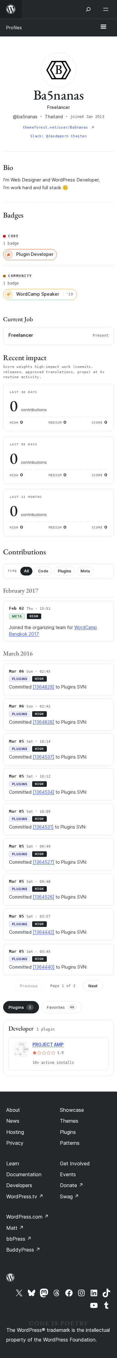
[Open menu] (107, 9)
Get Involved (75, 1163)
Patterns (70, 1143)
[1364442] (43, 932)
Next (93, 985)
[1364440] (44, 967)
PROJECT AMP (48, 1044)
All (26, 571)
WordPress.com (27, 1217)
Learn (12, 1163)
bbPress (19, 1239)
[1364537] (43, 756)
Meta (85, 571)
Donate (71, 1185)
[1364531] (43, 826)
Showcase (72, 1110)
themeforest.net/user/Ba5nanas (56, 127)
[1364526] (43, 897)
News (12, 1121)
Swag (69, 1196)
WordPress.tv (24, 1196)
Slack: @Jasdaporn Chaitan (58, 136)
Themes (69, 1121)
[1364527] (43, 862)
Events (68, 1174)
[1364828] (43, 722)
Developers (19, 1185)
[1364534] (43, 792)
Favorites (60, 1007)
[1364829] (43, 686)
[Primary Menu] (103, 27)
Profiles (14, 27)
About (13, 1110)
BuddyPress (23, 1250)
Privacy (14, 1143)
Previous (29, 985)
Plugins (64, 571)
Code (43, 571)
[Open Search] (88, 9)
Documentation (23, 1174)
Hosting (15, 1132)
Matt (15, 1228)
